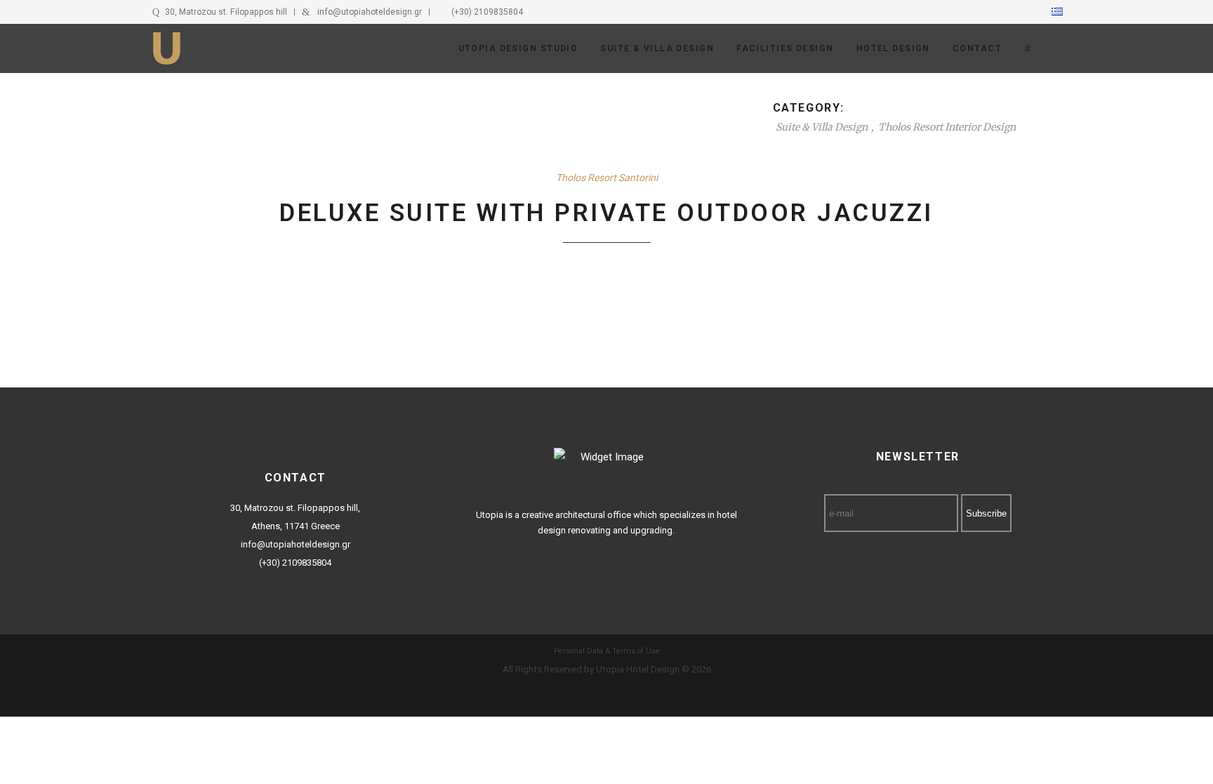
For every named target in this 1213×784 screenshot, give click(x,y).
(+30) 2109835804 (487, 12)
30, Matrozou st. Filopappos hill (226, 12)
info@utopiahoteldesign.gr (369, 12)
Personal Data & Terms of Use (607, 651)
